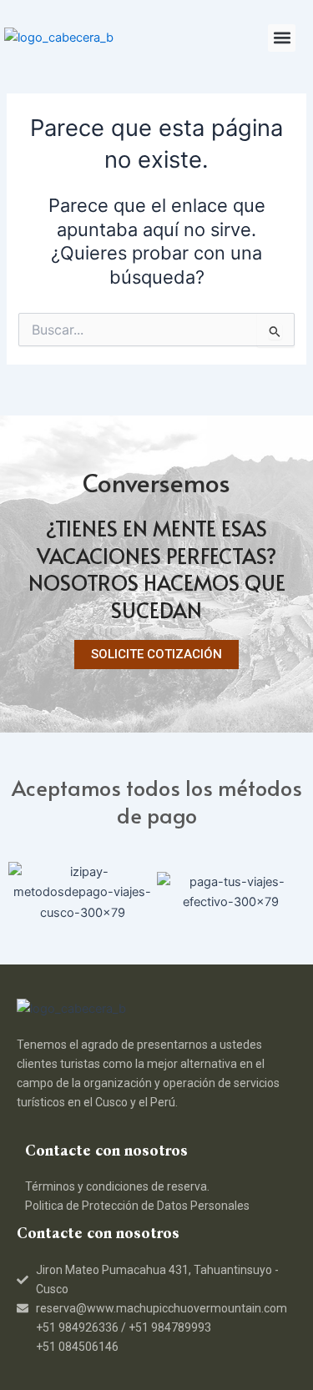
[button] (281, 38)
